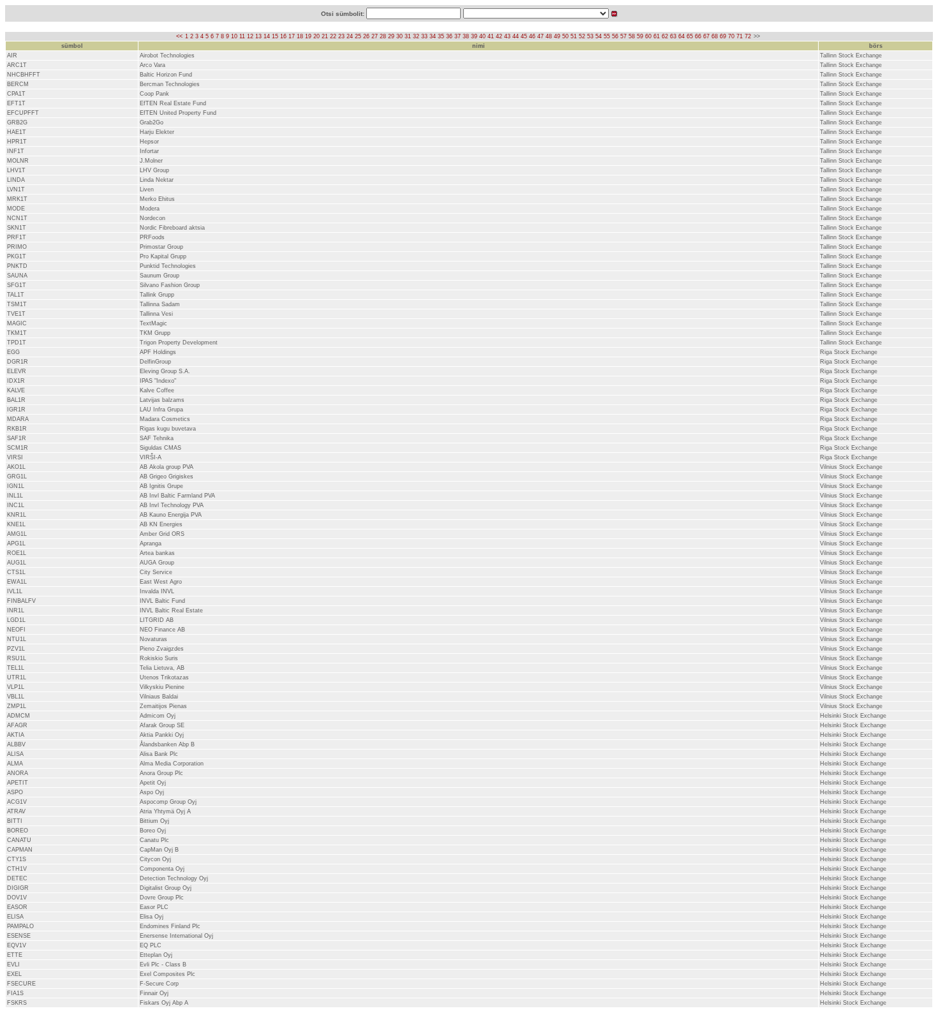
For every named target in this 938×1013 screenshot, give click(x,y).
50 (565, 36)
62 (665, 36)
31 (408, 36)
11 (242, 36)
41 (491, 36)
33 (424, 36)
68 (714, 36)
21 (325, 36)
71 (739, 36)
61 (656, 36)
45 (524, 36)
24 (349, 36)
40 (482, 36)
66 (698, 36)
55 (607, 36)
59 (640, 36)
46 (532, 36)
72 (748, 36)
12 (250, 36)
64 (681, 36)
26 (366, 36)
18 (300, 36)
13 (258, 36)
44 (515, 36)
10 (234, 36)
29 (391, 36)
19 (308, 36)
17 (291, 36)
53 (590, 36)
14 (267, 36)
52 (582, 36)
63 (673, 36)
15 (275, 36)
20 (316, 36)
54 (598, 36)
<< (179, 36)
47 (540, 36)
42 (499, 36)
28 (383, 36)
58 (632, 36)
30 (399, 36)
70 (731, 36)
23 (341, 36)
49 (557, 36)
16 (283, 36)
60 (648, 36)
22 (333, 36)
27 (374, 36)
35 (441, 36)
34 (432, 36)
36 (449, 36)
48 (549, 36)
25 (358, 36)
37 (457, 36)
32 (416, 36)
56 (615, 36)
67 (706, 36)
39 (474, 36)
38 (466, 36)
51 (573, 36)
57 (623, 36)
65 (690, 36)
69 (723, 36)
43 (507, 36)
